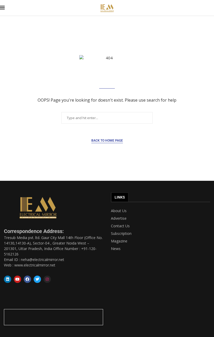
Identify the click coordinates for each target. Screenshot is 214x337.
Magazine (119, 241)
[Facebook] (27, 279)
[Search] (211, 7)
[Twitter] (37, 279)
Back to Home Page (107, 140)
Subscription (121, 233)
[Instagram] (47, 279)
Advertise (119, 218)
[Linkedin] (7, 279)
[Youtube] (17, 279)
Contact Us (120, 226)
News (116, 249)
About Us (119, 211)
